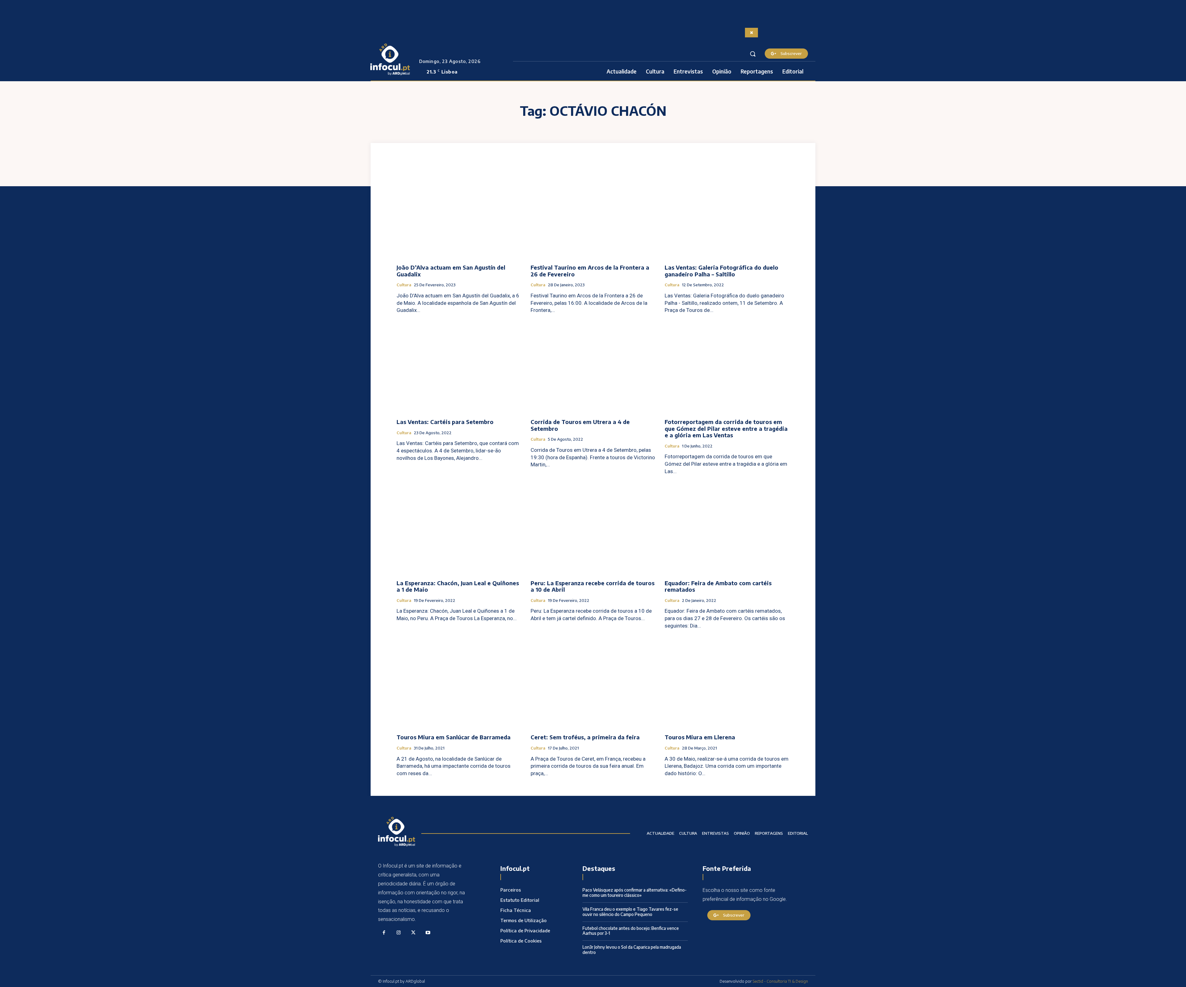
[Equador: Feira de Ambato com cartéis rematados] (727, 528)
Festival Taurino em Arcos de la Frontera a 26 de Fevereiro (590, 271)
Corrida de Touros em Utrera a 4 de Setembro (580, 425)
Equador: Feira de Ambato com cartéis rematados (718, 586)
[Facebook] (384, 933)
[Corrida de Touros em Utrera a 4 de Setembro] (593, 367)
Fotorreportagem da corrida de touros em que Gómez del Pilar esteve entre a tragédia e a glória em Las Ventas (726, 428)
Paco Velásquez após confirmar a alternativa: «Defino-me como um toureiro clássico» (634, 892)
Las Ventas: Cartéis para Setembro (445, 421)
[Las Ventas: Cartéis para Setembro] (459, 367)
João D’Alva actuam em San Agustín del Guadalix (451, 271)
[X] (413, 933)
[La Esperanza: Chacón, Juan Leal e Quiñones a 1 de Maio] (459, 528)
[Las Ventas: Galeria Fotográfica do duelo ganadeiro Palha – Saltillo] (727, 212)
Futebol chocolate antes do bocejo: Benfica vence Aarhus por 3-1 (630, 931)
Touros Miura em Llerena (700, 737)
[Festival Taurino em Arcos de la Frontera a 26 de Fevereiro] (593, 212)
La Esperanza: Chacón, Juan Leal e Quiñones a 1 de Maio (458, 586)
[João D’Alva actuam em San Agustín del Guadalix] (459, 212)
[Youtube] (428, 933)
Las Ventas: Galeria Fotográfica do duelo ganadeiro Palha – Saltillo (721, 271)
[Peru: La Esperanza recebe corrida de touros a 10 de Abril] (593, 528)
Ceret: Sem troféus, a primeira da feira (585, 737)
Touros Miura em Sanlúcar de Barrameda (454, 737)
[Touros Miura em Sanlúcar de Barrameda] (459, 682)
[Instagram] (399, 933)
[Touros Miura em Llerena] (727, 682)
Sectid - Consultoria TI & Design (780, 981)
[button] (752, 53)
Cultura (404, 285)
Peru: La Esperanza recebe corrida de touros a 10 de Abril (592, 586)
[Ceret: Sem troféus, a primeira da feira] (593, 682)
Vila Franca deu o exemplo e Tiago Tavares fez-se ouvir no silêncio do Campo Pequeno (630, 911)
